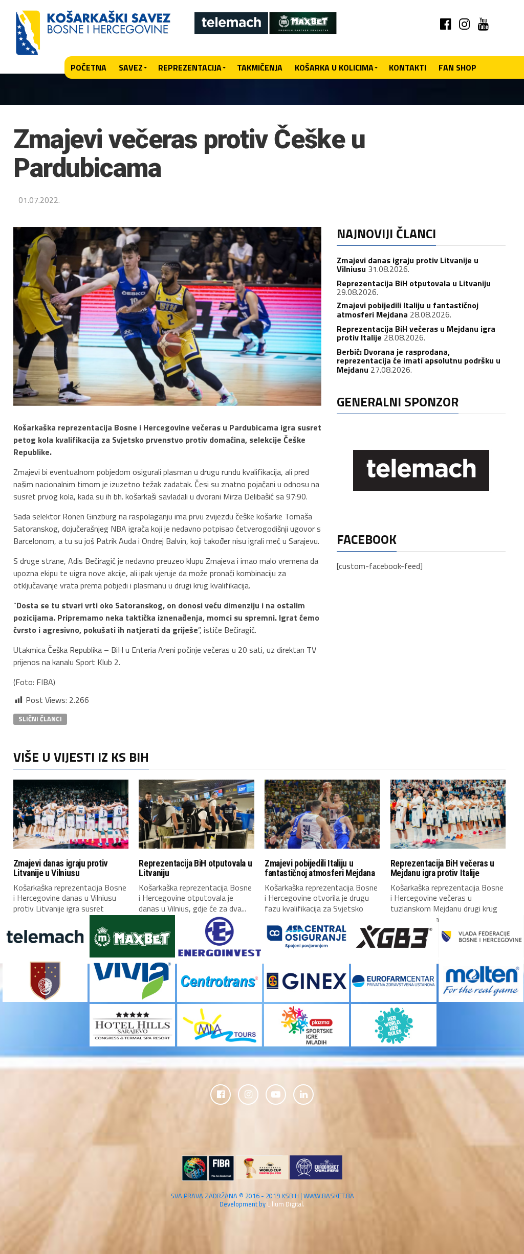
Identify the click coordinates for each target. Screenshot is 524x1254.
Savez (131, 67)
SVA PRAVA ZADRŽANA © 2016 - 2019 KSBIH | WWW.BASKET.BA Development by (262, 1200)
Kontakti (407, 67)
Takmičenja (259, 67)
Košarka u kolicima (334, 67)
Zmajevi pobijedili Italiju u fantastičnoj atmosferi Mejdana (407, 310)
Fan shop (457, 67)
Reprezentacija (190, 67)
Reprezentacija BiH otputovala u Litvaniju (414, 283)
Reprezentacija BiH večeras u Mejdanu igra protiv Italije (442, 868)
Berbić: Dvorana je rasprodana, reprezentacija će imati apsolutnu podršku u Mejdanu (418, 361)
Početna (88, 67)
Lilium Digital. (285, 1204)
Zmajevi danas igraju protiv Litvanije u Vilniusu (60, 868)
